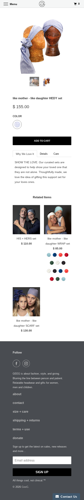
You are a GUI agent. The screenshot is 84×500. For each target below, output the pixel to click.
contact (18, 402)
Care (56, 153)
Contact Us (68, 496)
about (17, 394)
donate (18, 438)
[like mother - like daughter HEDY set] (42, 45)
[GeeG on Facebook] (17, 363)
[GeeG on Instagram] (26, 363)
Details (44, 153)
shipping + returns (26, 420)
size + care (20, 411)
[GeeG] (42, 4)
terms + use (21, 429)
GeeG (25, 486)
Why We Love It (25, 154)
